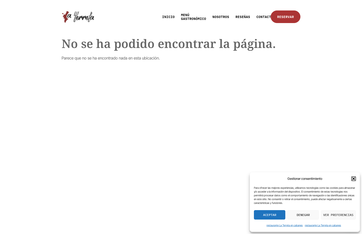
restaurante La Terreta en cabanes (284, 225)
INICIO (168, 16)
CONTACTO (264, 16)
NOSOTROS (220, 16)
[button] (354, 179)
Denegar (303, 215)
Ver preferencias (338, 215)
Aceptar (269, 215)
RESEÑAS (242, 16)
